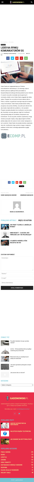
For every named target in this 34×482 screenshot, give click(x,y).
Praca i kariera (5, 452)
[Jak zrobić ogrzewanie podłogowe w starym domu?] (5, 367)
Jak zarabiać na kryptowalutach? (21, 439)
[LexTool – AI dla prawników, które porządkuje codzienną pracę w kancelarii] (5, 351)
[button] (31, 2)
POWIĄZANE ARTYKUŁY (8, 220)
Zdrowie (3, 460)
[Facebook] (14, 413)
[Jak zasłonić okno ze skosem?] (5, 375)
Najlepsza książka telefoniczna (20, 431)
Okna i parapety (6, 462)
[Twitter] (19, 413)
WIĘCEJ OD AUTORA (25, 220)
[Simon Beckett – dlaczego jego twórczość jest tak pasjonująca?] (5, 235)
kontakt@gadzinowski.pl (23, 409)
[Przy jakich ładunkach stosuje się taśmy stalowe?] (5, 343)
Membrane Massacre (26, 195)
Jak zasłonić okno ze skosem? (17, 372)
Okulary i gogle (5, 472)
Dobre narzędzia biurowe (9, 195)
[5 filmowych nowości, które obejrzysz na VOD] (5, 243)
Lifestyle (4, 457)
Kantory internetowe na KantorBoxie (18, 424)
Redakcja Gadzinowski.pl (10, 53)
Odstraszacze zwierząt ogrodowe (11, 465)
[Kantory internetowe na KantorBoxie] (5, 425)
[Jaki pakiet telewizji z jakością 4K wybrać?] (5, 227)
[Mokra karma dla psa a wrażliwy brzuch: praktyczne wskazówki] (5, 359)
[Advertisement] (17, 22)
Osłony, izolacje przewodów (10, 470)
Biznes (3, 454)
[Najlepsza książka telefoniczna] (5, 433)
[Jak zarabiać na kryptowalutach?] (5, 441)
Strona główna (4, 42)
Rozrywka (3, 44)
